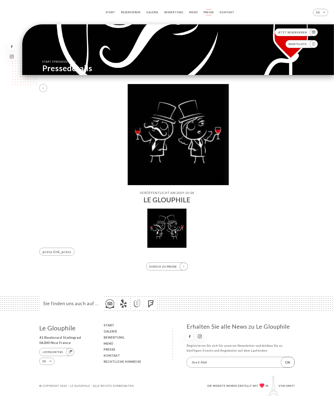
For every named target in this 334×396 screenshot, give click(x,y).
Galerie (152, 12)
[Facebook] (12, 47)
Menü (193, 12)
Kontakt (227, 12)
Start (110, 12)
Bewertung (173, 12)
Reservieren (131, 12)
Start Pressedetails (59, 61)
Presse (209, 12)
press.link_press (56, 252)
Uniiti (290, 385)
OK (287, 362)
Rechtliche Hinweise (122, 361)
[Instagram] (12, 57)
